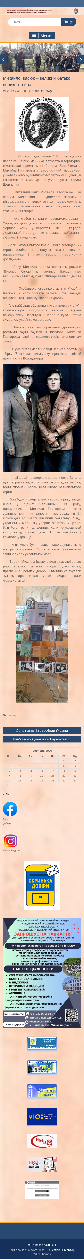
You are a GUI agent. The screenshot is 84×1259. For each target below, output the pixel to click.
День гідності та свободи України (42, 730)
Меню (46, 36)
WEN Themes (42, 1254)
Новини (12, 715)
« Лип (7, 794)
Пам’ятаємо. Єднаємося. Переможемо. (42, 739)
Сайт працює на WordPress (26, 1250)
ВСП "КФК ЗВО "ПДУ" (40, 91)
